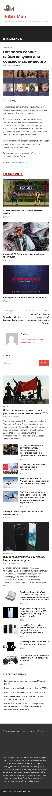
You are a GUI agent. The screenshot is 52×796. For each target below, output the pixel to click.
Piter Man (15, 16)
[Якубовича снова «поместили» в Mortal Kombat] (26, 208)
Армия (5, 407)
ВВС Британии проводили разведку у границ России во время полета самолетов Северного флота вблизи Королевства (34, 497)
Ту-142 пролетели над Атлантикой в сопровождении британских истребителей (34, 481)
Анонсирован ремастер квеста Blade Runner (24, 297)
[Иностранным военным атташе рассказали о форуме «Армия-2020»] (26, 404)
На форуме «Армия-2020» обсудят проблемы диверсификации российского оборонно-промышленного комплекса (33, 450)
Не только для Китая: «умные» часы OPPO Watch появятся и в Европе (34, 657)
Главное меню (14, 39)
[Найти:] (26, 363)
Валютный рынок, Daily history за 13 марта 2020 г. (26, 688)
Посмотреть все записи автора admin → (32, 340)
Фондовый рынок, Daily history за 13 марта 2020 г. (26, 692)
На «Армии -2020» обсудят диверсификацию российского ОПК (32, 467)
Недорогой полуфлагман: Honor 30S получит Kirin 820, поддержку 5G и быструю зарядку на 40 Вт (33, 612)
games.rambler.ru (19, 162)
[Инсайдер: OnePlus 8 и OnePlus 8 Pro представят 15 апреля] (10, 650)
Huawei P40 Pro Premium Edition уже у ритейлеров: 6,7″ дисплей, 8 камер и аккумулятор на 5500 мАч (34, 629)
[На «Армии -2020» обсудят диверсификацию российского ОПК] (10, 473)
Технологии (8, 553)
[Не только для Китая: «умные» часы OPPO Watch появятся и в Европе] (10, 664)
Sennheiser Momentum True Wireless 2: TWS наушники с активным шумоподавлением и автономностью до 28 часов (34, 596)
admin (17, 66)
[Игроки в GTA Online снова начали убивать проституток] (26, 251)
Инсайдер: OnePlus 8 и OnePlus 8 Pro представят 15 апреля (34, 642)
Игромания (7, 48)
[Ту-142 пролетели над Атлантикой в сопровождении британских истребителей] (10, 487)
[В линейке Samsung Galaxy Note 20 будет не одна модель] (26, 551)
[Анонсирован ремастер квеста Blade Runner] (26, 295)
